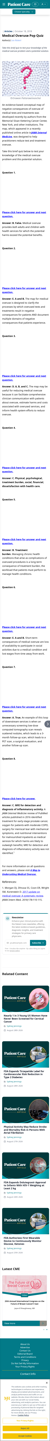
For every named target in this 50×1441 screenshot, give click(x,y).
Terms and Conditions (25, 1357)
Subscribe (36, 943)
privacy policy (15, 951)
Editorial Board (25, 1353)
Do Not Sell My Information (25, 1363)
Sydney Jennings (14, 1026)
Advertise (25, 1347)
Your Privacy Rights (25, 1366)
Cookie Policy (23, 1415)
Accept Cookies (25, 1436)
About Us (25, 1344)
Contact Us (25, 1350)
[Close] (47, 1383)
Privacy (25, 1360)
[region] (25, 1410)
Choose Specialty (22, 11)
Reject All (25, 1428)
